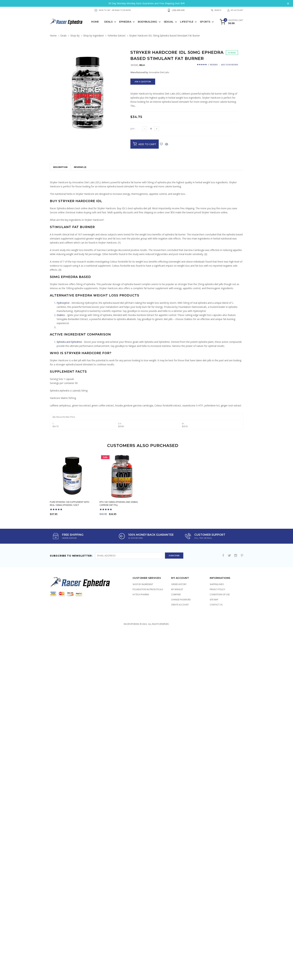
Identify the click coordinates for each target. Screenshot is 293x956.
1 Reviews (213, 64)
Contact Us (216, 604)
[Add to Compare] (166, 144)
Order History (179, 584)
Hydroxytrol (63, 302)
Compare (176, 594)
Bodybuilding (147, 21)
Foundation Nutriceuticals (148, 589)
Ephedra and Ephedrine (69, 341)
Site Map (214, 599)
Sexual (169, 21)
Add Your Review (229, 64)
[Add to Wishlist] (161, 144)
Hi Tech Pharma (141, 594)
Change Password (181, 599)
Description (60, 167)
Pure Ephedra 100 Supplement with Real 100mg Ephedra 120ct (69, 503)
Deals (108, 21)
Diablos (61, 315)
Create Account (180, 604)
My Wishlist (177, 589)
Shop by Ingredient (93, 35)
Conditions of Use (220, 594)
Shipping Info (217, 584)
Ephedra (125, 21)
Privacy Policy (217, 589)
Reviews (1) (80, 167)
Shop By (75, 35)
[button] (122, 58)
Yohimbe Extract (116, 35)
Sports (205, 21)
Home (95, 21)
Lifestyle (186, 21)
